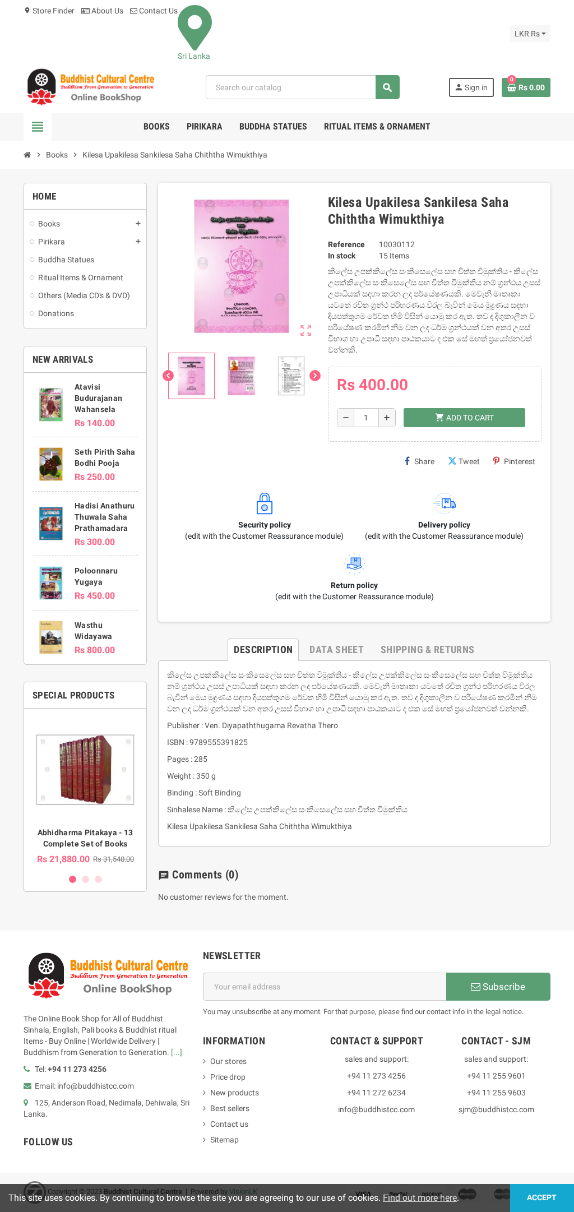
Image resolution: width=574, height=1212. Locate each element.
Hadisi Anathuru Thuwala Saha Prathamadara (105, 517)
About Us (106, 10)
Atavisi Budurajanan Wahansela (98, 398)
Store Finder (49, 10)
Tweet (469, 461)
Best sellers (229, 1108)
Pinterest (519, 461)
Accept (542, 1197)
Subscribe (502, 986)
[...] (176, 1052)
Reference (346, 244)
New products (234, 1092)
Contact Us (157, 10)
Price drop (228, 1076)
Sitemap (224, 1139)
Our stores (228, 1061)
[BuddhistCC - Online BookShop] (90, 86)
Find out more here (420, 1197)
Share (424, 461)
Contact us (229, 1124)
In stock (341, 255)
